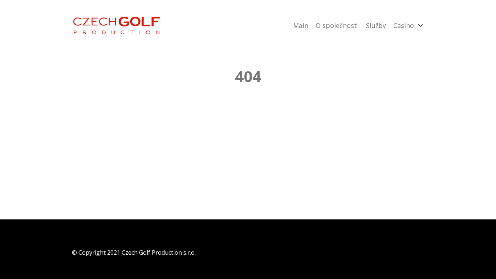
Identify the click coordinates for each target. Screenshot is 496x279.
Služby (376, 25)
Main (300, 25)
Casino (403, 25)
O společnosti (337, 25)
